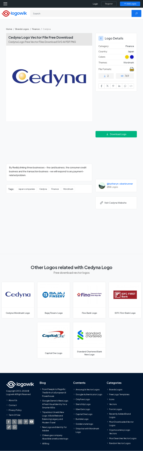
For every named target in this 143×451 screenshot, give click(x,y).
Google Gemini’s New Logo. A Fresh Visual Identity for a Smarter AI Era (55, 404)
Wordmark (68, 189)
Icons (111, 399)
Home (9, 29)
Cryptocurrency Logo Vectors (119, 431)
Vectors (113, 404)
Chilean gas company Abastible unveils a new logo (55, 437)
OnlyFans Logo (83, 399)
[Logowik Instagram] (20, 421)
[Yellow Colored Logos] (127, 57)
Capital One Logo (84, 414)
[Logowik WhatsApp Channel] (14, 427)
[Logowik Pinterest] (25, 421)
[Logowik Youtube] (31, 421)
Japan (131, 51)
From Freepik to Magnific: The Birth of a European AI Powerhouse (54, 392)
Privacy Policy (15, 410)
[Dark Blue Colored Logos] (132, 57)
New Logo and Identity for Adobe (54, 429)
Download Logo (118, 134)
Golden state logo (84, 424)
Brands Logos (22, 29)
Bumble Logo (82, 419)
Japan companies (26, 189)
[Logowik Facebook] (8, 421)
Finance (36, 29)
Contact (13, 405)
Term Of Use (14, 415)
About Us (13, 400)
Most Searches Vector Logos (122, 438)
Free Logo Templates (119, 394)
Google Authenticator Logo (89, 394)
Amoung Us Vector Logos (88, 389)
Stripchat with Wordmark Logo (87, 430)
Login (95, 4)
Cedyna (43, 189)
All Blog (45, 443)
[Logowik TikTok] (8, 427)
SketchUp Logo (83, 404)
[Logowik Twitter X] (14, 421)
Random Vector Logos (120, 443)
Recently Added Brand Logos (120, 415)
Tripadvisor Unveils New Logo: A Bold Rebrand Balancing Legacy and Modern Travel (53, 417)
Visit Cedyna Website (115, 202)
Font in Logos (115, 409)
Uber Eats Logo (83, 409)
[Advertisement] (49, 144)
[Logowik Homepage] (14, 13)
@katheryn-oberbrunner (120, 183)
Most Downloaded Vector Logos (121, 423)
